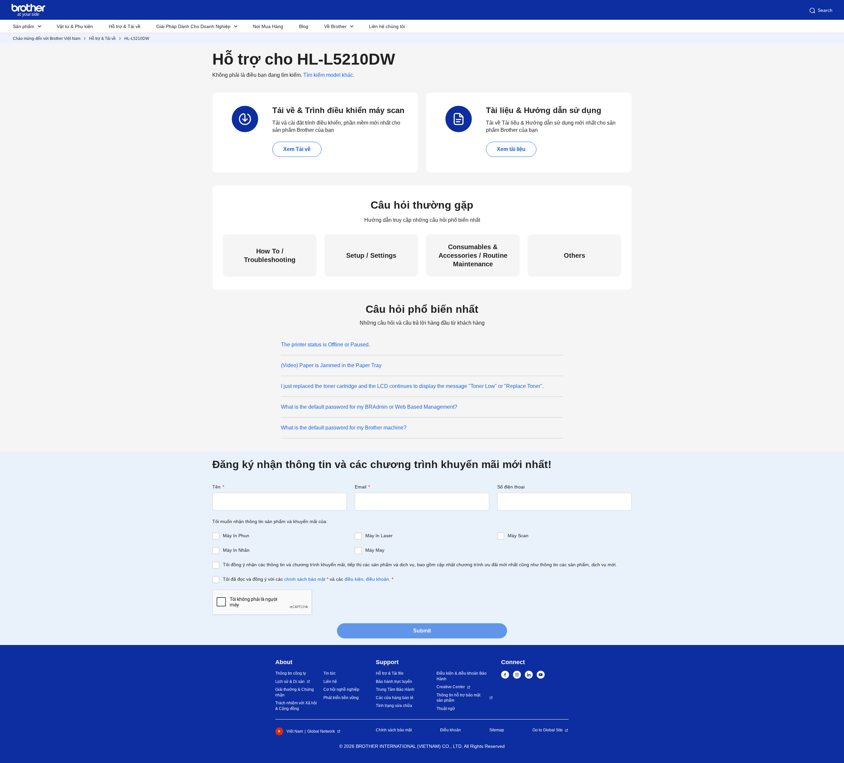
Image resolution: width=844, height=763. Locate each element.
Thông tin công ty (290, 673)
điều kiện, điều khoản (367, 579)
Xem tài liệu (511, 149)
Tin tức (329, 673)
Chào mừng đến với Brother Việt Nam (46, 38)
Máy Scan (518, 535)
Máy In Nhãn (236, 550)
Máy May (374, 550)
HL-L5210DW (136, 38)
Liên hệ (330, 681)
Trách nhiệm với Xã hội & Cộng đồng (296, 706)
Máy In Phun (236, 535)
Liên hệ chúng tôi (387, 26)
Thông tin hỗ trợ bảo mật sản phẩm (458, 698)
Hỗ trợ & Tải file (390, 673)
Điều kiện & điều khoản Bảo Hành (462, 676)
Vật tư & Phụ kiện (75, 26)
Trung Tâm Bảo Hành (395, 689)
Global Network (321, 731)
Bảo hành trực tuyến (394, 681)
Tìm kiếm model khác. (328, 75)
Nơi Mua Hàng (268, 26)
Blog (303, 26)
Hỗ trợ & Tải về (124, 26)
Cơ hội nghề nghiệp (341, 689)
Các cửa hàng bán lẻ (394, 697)
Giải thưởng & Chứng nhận (294, 692)
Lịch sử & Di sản (290, 681)
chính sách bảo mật (304, 579)
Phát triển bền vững (341, 697)
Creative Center (451, 687)
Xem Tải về (297, 149)
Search (825, 10)
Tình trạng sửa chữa (394, 705)
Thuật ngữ (446, 708)
